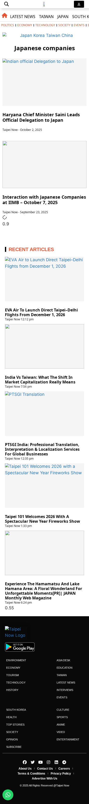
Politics (7, 25)
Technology (45, 25)
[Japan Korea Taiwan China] (44, 35)
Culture (63, 709)
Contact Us (45, 768)
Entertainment (68, 739)
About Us (25, 768)
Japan (62, 16)
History (12, 689)
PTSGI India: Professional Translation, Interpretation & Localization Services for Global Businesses (42, 449)
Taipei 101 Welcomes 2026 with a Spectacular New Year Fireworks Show (42, 519)
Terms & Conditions (31, 773)
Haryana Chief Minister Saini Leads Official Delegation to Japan (41, 117)
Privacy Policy (61, 773)
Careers (64, 768)
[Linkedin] (56, 762)
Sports (62, 717)
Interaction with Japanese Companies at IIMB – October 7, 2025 (44, 199)
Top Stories (15, 724)
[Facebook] (25, 762)
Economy (24, 25)
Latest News (22, 16)
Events (79, 25)
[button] (6, 4)
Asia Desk (63, 660)
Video (61, 732)
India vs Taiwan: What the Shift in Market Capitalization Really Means (40, 380)
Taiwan (46, 16)
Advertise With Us (44, 778)
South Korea (16, 709)
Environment (16, 660)
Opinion (12, 739)
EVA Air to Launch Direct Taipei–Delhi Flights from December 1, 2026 (41, 312)
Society (64, 25)
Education (64, 667)
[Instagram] (48, 762)
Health (11, 717)
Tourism (12, 675)
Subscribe (14, 746)
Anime (61, 724)
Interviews (65, 689)
